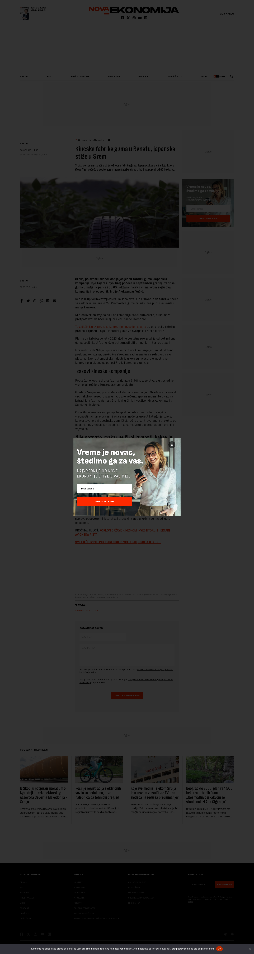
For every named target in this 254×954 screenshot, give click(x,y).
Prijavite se (104, 501)
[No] (249, 949)
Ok (219, 948)
